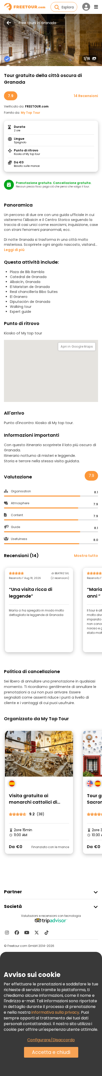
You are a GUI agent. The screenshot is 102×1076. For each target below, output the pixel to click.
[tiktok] (47, 932)
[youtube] (27, 932)
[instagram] (7, 932)
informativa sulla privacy (55, 1012)
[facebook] (17, 932)
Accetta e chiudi (51, 1052)
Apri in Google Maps (77, 346)
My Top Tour (30, 112)
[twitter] (37, 932)
